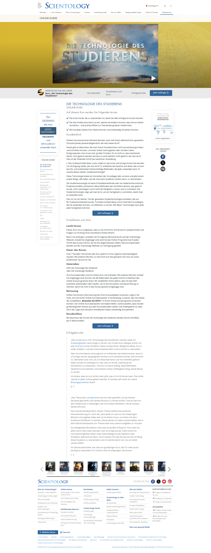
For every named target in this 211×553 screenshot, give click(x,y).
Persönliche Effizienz (68, 516)
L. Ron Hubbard (55, 12)
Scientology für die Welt (115, 523)
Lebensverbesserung (69, 519)
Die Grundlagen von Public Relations (46, 238)
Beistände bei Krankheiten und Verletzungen (45, 187)
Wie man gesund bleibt (140, 527)
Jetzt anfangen (160, 92)
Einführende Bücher (91, 492)
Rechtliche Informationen (164, 547)
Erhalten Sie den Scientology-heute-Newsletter (160, 518)
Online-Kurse (166, 12)
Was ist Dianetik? (44, 499)
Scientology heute (100, 12)
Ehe (41, 215)
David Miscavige (99, 537)
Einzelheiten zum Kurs (114, 93)
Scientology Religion (84, 537)
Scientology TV (153, 6)
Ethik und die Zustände (47, 203)
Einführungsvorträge (91, 499)
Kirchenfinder (112, 503)
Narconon (93, 540)
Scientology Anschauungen (48, 496)
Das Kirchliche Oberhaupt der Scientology (93, 521)
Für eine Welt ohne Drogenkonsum (112, 540)
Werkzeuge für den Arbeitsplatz (45, 222)
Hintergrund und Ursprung (47, 503)
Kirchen (87, 12)
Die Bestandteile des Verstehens (46, 175)
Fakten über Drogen (137, 509)
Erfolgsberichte (139, 93)
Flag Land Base (112, 516)
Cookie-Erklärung (133, 547)
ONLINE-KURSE (48, 160)
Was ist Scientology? (73, 12)
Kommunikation (45, 182)
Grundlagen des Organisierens (45, 227)
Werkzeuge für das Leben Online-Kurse (70, 493)
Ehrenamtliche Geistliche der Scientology (152, 537)
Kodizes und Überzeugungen (44, 508)
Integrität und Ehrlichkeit (48, 200)
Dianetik (54, 537)
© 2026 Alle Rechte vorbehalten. (60, 547)
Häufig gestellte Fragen (133, 12)
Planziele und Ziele (46, 231)
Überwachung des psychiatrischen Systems (139, 517)
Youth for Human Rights (154, 540)
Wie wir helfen (116, 12)
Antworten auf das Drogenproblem (46, 193)
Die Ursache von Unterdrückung (46, 207)
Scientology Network (67, 537)
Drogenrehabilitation (137, 505)
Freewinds (110, 519)
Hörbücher (88, 496)
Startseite (43, 12)
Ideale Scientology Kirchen (116, 506)
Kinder (42, 218)
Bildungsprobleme (80, 382)
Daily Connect (113, 489)
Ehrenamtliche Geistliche (139, 522)
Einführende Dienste (70, 509)
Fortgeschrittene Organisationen (113, 511)
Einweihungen (89, 511)
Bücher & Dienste (152, 12)
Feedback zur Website (163, 498)
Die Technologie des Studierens (45, 165)
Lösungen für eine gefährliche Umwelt (46, 211)
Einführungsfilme (90, 503)
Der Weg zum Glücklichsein (140, 492)
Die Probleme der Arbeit (69, 498)
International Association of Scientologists (52, 540)
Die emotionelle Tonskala (47, 179)
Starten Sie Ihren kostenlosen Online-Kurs (121, 537)
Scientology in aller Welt (115, 498)
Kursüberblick (93, 93)
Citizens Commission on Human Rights (50, 543)
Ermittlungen (44, 234)
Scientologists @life (114, 492)
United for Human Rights (135, 540)
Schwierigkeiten (78, 343)
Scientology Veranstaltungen (90, 515)
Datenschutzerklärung (119, 547)
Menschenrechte (136, 512)
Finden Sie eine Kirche (163, 502)
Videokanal (42, 522)
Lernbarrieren (93, 397)
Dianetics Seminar (67, 512)
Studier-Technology (137, 496)
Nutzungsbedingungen (147, 547)
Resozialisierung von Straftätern (137, 500)
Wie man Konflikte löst (47, 197)
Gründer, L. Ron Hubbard (47, 492)
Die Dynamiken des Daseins (46, 170)
